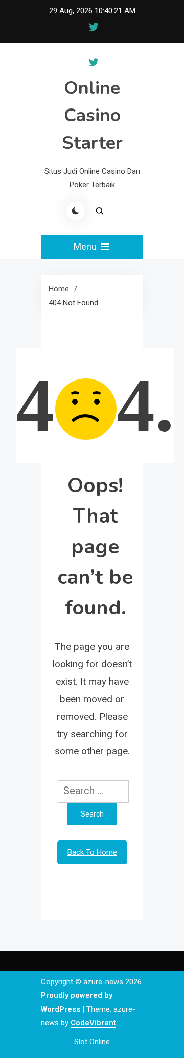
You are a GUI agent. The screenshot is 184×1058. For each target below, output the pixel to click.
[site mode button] (75, 211)
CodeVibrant (93, 1022)
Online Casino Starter (92, 115)
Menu (86, 246)
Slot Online (92, 1041)
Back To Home (92, 852)
